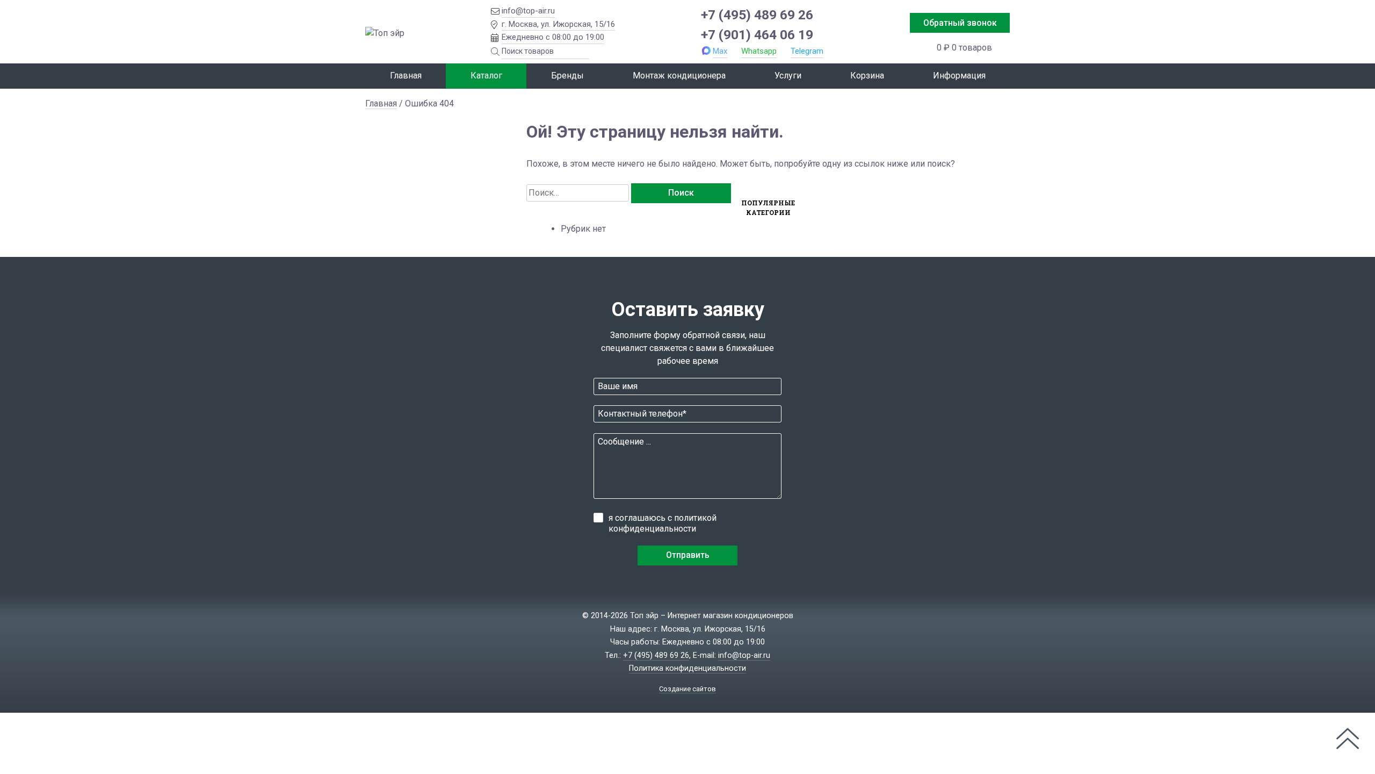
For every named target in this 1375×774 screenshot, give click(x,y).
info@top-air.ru (528, 11)
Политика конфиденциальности (687, 668)
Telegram (807, 51)
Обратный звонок (960, 23)
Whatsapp (759, 51)
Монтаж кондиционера (679, 75)
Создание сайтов (687, 689)
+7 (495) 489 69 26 (757, 15)
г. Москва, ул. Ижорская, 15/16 (558, 24)
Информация (959, 75)
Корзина (867, 75)
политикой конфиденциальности (663, 523)
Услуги (788, 75)
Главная (406, 75)
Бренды (567, 75)
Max (720, 51)
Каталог (486, 75)
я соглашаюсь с (663, 523)
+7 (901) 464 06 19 (757, 34)
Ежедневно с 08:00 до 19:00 (553, 37)
